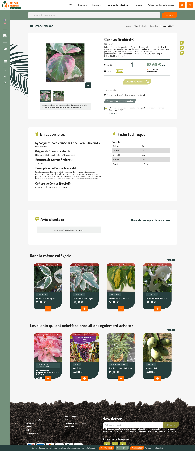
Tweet (182, 48)
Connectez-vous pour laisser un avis (150, 220)
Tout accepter (107, 448)
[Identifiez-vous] (190, 5)
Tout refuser (123, 448)
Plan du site (69, 426)
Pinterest (182, 53)
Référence (107, 44)
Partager (182, 43)
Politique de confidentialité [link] (154, 448)
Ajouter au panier (134, 81)
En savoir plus (113, 113)
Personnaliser (137, 448)
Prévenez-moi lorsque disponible (120, 101)
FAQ (27, 430)
